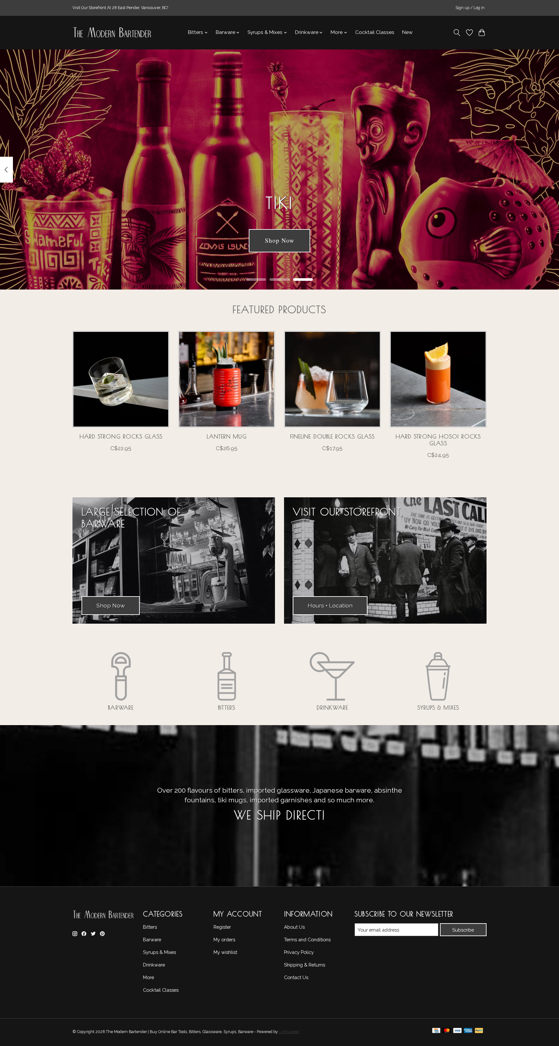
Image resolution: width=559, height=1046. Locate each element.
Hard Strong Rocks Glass (121, 436)
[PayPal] (479, 1032)
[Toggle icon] (457, 32)
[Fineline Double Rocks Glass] (332, 379)
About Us (294, 927)
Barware (121, 707)
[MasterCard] (447, 1032)
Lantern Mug (227, 436)
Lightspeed (289, 1032)
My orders (224, 939)
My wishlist (225, 952)
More (148, 977)
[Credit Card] (436, 1032)
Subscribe (463, 930)
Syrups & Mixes (438, 707)
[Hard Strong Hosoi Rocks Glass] (438, 379)
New (407, 32)
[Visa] (457, 1032)
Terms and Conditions (307, 939)
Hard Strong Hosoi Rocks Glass (438, 440)
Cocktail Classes (374, 32)
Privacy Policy (299, 952)
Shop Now (279, 241)
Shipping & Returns (304, 964)
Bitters (226, 707)
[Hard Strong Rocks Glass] (120, 379)
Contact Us (296, 977)
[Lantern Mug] (226, 379)
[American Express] (468, 1032)
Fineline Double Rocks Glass (332, 436)
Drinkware (332, 707)
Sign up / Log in (470, 7)
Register (222, 927)
